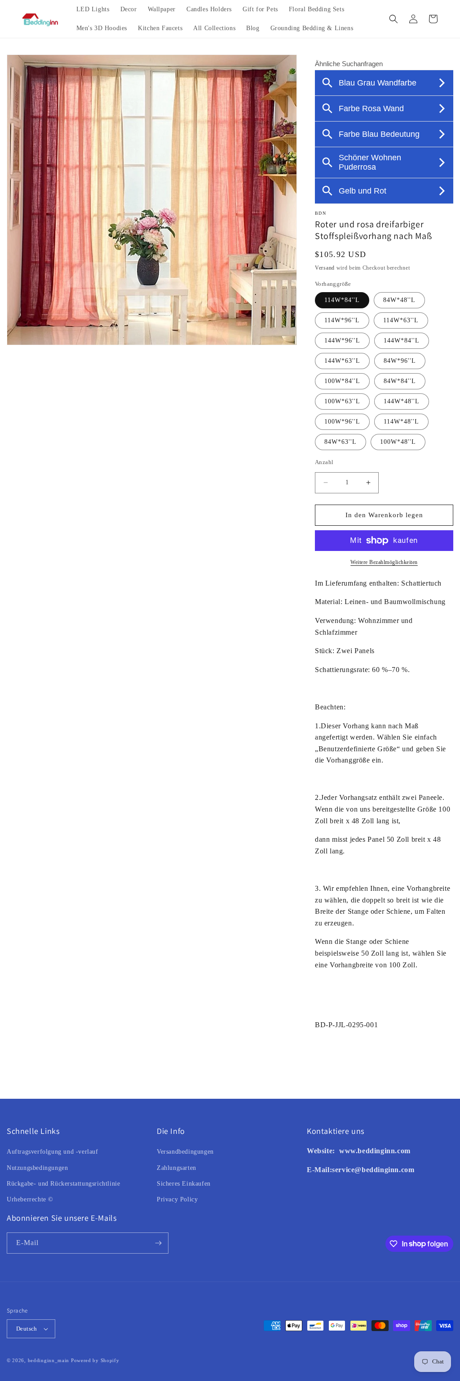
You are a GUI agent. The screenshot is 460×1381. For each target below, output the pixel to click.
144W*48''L (402, 401)
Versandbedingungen (185, 1151)
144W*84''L (402, 340)
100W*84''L (342, 381)
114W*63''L (401, 320)
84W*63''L (340, 441)
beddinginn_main (49, 1360)
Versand (325, 268)
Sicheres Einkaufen (184, 1183)
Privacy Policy (177, 1199)
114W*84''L (342, 300)
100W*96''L (342, 421)
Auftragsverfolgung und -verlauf (52, 1151)
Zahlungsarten (176, 1167)
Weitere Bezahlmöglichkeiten (384, 562)
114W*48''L (401, 421)
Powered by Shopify (95, 1360)
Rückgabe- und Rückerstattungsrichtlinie (63, 1183)
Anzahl (324, 462)
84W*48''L (399, 300)
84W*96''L (400, 360)
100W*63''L (342, 401)
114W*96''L (342, 320)
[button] (393, 19)
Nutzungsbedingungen (37, 1167)
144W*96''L (342, 340)
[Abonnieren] (158, 1243)
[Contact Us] (338, 1151)
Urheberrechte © (30, 1199)
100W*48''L (398, 441)
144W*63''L (342, 360)
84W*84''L (400, 381)
